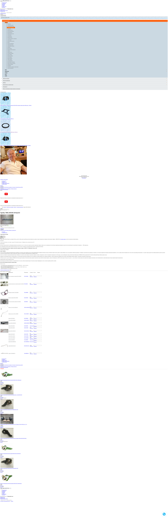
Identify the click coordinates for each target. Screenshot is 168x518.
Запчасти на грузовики (6, 20)
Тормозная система (10, 44)
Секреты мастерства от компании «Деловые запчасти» (8, 148)
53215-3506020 (26, 297)
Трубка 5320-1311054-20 (12, 290)
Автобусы (4, 82)
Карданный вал (10, 32)
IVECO (6, 72)
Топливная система (10, 25)
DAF (6, 74)
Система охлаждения (11, 27)
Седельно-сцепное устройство (12, 38)
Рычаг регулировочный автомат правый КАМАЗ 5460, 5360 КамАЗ (10, 413)
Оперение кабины (10, 64)
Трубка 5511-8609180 (11, 299)
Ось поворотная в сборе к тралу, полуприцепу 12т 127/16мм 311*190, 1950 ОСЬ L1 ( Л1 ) (13, 384)
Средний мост (10, 36)
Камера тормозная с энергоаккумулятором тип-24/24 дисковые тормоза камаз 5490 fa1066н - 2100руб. (15, 105)
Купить (1, 358)
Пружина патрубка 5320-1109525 (13, 257)
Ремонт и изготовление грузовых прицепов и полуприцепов (11, 88)
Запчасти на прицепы (6, 78)
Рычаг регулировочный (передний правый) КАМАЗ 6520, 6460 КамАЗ (11, 443)
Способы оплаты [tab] (4, 192)
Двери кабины (10, 59)
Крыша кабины (10, 58)
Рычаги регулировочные (6, 80)
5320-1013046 (26, 287)
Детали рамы (9, 39)
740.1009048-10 (26, 313)
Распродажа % (5, 86)
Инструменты (10, 48)
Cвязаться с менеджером (4, 139)
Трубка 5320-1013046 (11, 287)
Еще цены (31, 236)
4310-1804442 (26, 278)
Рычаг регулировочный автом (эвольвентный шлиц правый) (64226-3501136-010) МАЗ (13, 398)
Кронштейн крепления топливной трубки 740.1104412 (16, 243)
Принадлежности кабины (11, 63)
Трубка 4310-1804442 (11, 278)
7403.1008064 (26, 252)
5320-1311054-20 (26, 290)
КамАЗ (6, 22)
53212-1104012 (26, 295)
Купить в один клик (3, 190)
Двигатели (7, 71)
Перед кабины (10, 54)
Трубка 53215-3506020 (11, 297)
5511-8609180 (26, 299)
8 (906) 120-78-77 (3, 12)
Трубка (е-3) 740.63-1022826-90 (13, 267)
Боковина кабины (10, 55)
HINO (6, 75)
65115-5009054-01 (26, 301)
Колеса (9, 42)
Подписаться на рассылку (4, 149)
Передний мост (10, 37)
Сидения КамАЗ (10, 60)
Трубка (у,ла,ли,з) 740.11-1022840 (13, 273)
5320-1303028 (26, 236)
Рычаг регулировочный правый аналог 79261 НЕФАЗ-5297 (9, 428)
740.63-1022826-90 (27, 267)
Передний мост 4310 (11, 33)
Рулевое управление (11, 43)
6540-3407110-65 (26, 305)
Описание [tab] (3, 191)
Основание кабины (10, 53)
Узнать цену (2, 188)
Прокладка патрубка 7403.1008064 (13, 252)
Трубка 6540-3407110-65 (12, 305)
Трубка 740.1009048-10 (11, 313)
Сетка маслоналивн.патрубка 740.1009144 (14, 261)
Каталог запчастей (5, 17)
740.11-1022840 (26, 273)
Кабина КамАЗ (10, 52)
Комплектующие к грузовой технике (8, 84)
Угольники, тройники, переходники (13, 66)
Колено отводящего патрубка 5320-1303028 (14, 236)
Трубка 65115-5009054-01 (12, 301)
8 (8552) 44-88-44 (9, 12)
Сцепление (9, 28)
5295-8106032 (26, 285)
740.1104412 (26, 243)
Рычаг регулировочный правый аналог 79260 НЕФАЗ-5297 (9, 369)
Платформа (9, 65)
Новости (1, 145)
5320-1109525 (26, 257)
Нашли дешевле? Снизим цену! (11, 190)
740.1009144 (26, 261)
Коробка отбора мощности (11, 49)
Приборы (9, 47)
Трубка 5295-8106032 (11, 285)
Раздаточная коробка (11, 31)
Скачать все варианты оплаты (4, 229)
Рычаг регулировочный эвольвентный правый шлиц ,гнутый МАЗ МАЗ (11, 354)
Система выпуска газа (11, 26)
